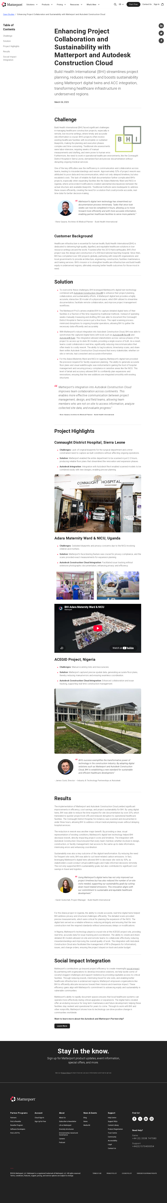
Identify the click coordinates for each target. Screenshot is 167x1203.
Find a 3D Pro (15, 1133)
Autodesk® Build (67, 338)
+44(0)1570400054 (143, 1146)
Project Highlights (11, 46)
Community (112, 1137)
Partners (13, 1118)
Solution (7, 41)
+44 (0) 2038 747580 (144, 1138)
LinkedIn (146, 1119)
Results (6, 51)
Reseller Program (16, 1125)
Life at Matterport (65, 1125)
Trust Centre (112, 1133)
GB (120, 4)
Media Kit (87, 1125)
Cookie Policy (127, 1173)
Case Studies (8, 14)
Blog (85, 1118)
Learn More (62, 1026)
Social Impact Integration (9, 58)
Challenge (7, 36)
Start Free (133, 4)
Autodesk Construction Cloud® (88, 293)
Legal (110, 1144)
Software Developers (17, 1129)
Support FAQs (112, 1121)
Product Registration (115, 1129)
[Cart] (162, 4)
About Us (62, 1118)
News (86, 1121)
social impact (133, 968)
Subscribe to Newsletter (67, 1121)
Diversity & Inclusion (66, 1129)
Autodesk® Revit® (121, 335)
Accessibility (112, 1141)
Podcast (62, 1142)
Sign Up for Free (40, 1121)
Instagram (152, 1119)
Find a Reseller (15, 1121)
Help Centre (112, 1118)
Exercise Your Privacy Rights (147, 1173)
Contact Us (147, 4)
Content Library (113, 1125)
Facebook (134, 1119)
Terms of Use (97, 1173)
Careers (62, 1139)
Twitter (140, 1119)
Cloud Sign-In (39, 1118)
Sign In (156, 4)
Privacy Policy (66, 1073)
